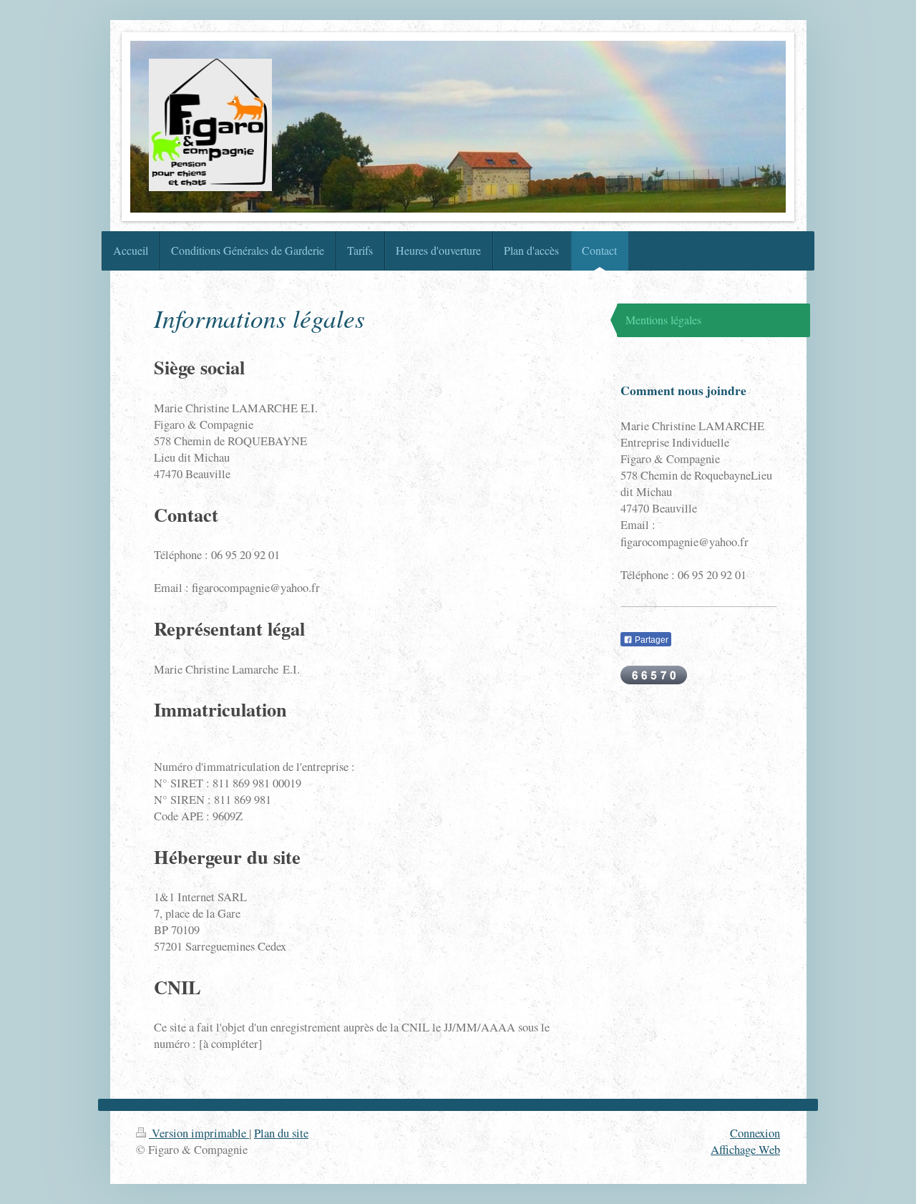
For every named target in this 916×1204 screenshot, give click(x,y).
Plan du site (281, 1133)
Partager (650, 640)
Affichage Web (745, 1149)
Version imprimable (199, 1133)
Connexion (755, 1133)
